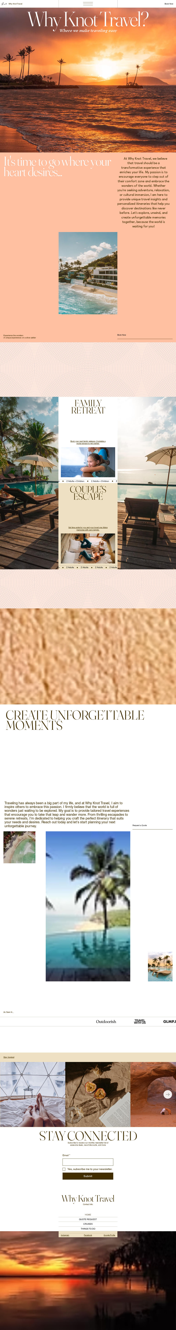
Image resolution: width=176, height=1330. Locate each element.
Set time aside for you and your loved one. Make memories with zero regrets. (88, 528)
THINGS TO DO (88, 1229)
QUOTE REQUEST (88, 1219)
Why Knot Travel (15, 4)
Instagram (65, 1235)
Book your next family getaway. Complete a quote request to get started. (87, 442)
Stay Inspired (8, 1057)
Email (66, 1155)
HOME (88, 1215)
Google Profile (109, 1235)
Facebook (88, 1235)
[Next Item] (167, 1094)
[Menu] (88, 4)
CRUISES (88, 1224)
